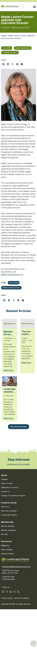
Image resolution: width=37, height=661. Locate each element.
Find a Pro (5, 507)
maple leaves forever (11, 288)
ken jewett (13, 283)
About (4, 475)
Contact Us (5, 491)
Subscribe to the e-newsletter (18, 464)
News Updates (6, 550)
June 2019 (7, 48)
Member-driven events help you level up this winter (9, 333)
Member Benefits (7, 526)
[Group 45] (18, 592)
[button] (22, 7)
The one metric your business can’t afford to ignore (26, 333)
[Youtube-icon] (14, 592)
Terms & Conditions (21, 598)
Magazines (5, 545)
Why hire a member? (9, 511)
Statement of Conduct (9, 487)
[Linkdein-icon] (11, 592)
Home (3, 36)
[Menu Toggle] (34, 6)
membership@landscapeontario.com (16, 567)
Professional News (10, 52)
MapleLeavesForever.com (12, 274)
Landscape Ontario (22, 48)
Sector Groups (7, 483)
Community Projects (9, 515)
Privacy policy (7, 598)
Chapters (4, 479)
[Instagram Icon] (3, 592)
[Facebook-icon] (7, 592)
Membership (7, 522)
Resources (6, 541)
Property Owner (9, 502)
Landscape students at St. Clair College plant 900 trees (10, 390)
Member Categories (8, 530)
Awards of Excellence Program (13, 496)
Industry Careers (7, 554)
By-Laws (4, 534)
